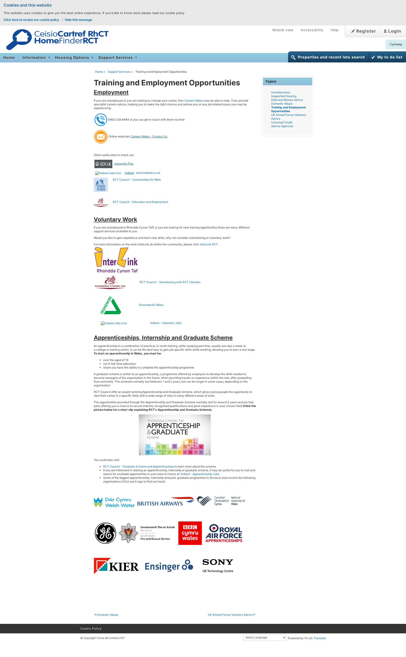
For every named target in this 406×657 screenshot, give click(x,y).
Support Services (116, 57)
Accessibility (312, 30)
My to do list (389, 57)
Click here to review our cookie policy (32, 20)
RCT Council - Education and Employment (138, 202)
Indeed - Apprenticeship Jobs (200, 474)
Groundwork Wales (151, 305)
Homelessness (280, 92)
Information (35, 57)
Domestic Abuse (107, 614)
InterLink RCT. (209, 244)
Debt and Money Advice (287, 100)
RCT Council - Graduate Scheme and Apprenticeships (138, 466)
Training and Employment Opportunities (288, 109)
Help (335, 30)
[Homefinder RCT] (55, 39)
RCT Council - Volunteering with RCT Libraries (164, 282)
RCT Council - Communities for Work (137, 179)
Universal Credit (281, 122)
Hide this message (78, 20)
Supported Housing (283, 96)
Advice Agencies (282, 126)
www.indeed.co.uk (148, 173)
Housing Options (72, 57)
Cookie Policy (91, 628)
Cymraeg (396, 44)
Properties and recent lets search (331, 57)
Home (9, 57)
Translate (320, 638)
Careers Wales (193, 100)
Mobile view (283, 30)
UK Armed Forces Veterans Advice (231, 614)
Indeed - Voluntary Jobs (165, 323)
